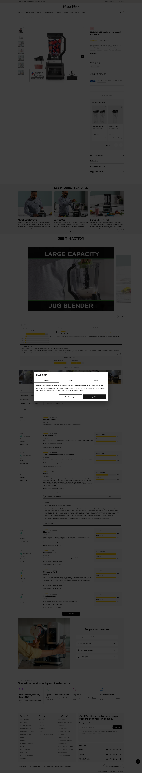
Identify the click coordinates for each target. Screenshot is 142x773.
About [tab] (96, 380)
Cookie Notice (78, 390)
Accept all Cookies (94, 397)
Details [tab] (71, 380)
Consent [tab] (46, 380)
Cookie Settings (69, 397)
